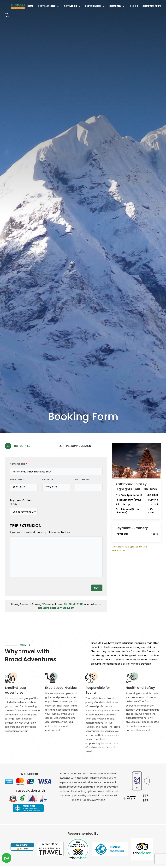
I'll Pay (13, 504)
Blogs (134, 6)
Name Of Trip (18, 463)
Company (115, 6)
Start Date (17, 479)
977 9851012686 (73, 604)
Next (97, 587)
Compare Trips (151, 6)
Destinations (46, 6)
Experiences (93, 6)
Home (29, 6)
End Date (48, 479)
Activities (70, 6)
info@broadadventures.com (56, 608)
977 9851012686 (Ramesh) (151, 800)
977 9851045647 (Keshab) (151, 796)
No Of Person (82, 479)
